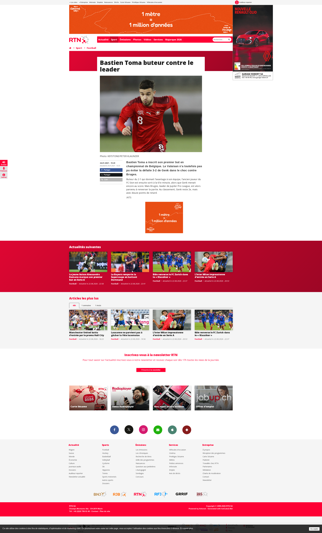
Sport (114, 39)
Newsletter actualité (77, 477)
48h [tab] (74, 305)
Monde (72, 457)
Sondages (140, 473)
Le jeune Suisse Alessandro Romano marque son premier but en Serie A (85, 277)
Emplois (100, 2)
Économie (73, 460)
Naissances (108, 2)
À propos (206, 450)
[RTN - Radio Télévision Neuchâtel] (140, 494)
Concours (140, 477)
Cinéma (172, 453)
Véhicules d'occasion (154, 2)
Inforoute (92, 2)
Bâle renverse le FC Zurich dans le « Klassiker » (170, 276)
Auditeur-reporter (245, 2)
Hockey (105, 453)
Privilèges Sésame (138, 2)
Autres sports (107, 480)
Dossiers (72, 470)
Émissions (125, 39)
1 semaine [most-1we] (86, 305)
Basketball (106, 457)
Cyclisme (105, 463)
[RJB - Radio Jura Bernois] (119, 494)
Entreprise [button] (84, 2)
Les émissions (141, 450)
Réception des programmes (214, 453)
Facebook (114, 429)
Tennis (105, 473)
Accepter (314, 529)
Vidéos (147, 39)
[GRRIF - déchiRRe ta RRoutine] (181, 494)
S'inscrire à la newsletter (150, 370)
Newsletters (157, 429)
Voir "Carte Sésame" (214, 398)
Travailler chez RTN (210, 463)
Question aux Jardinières (145, 467)
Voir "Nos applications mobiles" (130, 398)
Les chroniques (142, 453)
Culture (72, 463)
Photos (137, 39)
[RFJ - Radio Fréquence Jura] (161, 494)
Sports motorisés (109, 477)
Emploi (172, 470)
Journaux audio (75, 467)
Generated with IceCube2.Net (220, 509)
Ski (103, 467)
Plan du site (105, 511)
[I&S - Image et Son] (202, 494)
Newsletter (207, 480)
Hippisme (106, 470)
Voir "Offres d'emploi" (172, 398)
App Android (186, 429)
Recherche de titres (143, 457)
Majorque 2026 (173, 39)
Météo (172, 460)
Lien (106, 179)
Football (91, 47)
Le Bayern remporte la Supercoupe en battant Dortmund (124, 277)
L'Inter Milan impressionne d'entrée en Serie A (210, 276)
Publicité (206, 460)
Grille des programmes (145, 460)
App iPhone (172, 429)
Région (71, 450)
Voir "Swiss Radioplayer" (88, 398)
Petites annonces (176, 463)
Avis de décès (174, 473)
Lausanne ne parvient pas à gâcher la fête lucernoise (127, 334)
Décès (116, 2)
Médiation (207, 470)
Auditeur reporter (76, 473)
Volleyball (106, 460)
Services (158, 39)
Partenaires (207, 467)
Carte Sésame (125, 2)
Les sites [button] (73, 2)
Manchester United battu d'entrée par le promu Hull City (86, 334)
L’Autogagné (141, 470)
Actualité (103, 39)
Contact (206, 477)
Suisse (71, 453)
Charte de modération (212, 473)
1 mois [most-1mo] (98, 305)
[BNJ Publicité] (99, 494)
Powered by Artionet (197, 509)
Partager (106, 170)
